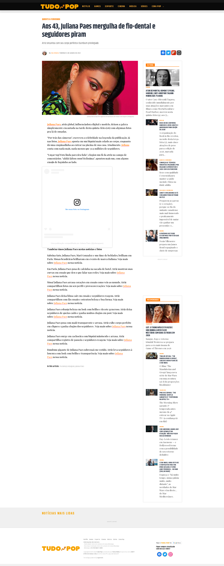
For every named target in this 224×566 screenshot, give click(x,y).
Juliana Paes (54, 124)
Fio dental (63, 366)
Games (97, 6)
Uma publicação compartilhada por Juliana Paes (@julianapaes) (77, 243)
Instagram (71, 366)
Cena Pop (156, 6)
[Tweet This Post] (168, 52)
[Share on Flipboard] (173, 52)
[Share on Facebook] (163, 52)
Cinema (121, 6)
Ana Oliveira (55, 53)
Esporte (109, 6)
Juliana (125, 145)
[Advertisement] (162, 277)
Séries (144, 6)
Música (133, 6)
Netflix (86, 6)
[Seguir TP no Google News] (169, 544)
